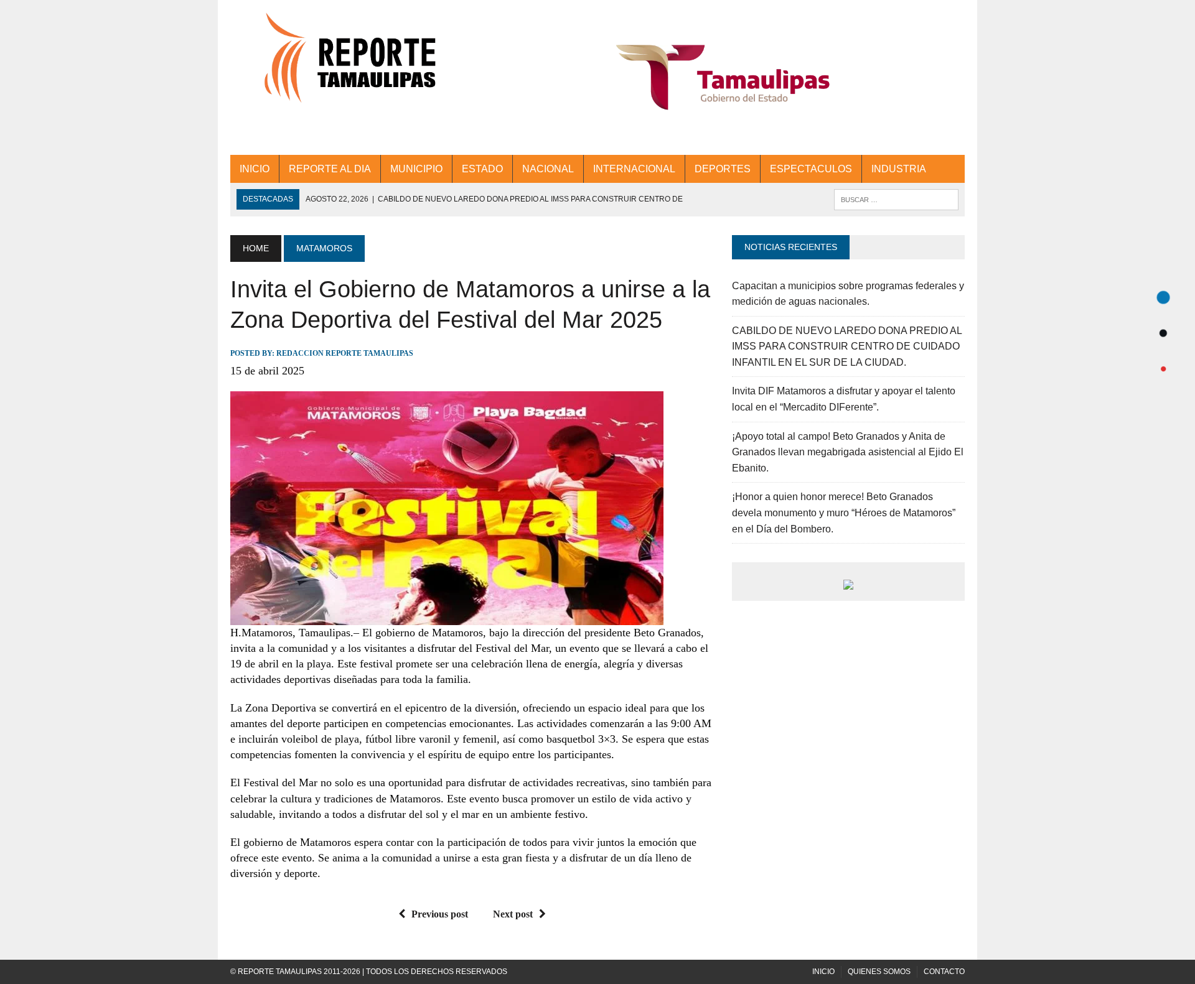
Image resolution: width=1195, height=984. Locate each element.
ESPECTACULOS (811, 169)
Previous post (439, 914)
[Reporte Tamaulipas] (346, 65)
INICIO (254, 169)
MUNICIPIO (416, 169)
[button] (723, 77)
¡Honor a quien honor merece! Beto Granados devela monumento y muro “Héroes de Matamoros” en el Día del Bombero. (843, 512)
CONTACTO (944, 971)
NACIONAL (548, 169)
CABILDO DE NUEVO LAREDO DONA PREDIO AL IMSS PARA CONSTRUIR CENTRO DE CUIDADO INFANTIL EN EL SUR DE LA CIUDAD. (847, 346)
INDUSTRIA (898, 169)
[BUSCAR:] (896, 198)
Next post (513, 914)
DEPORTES (723, 169)
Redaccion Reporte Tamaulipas (344, 353)
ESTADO (482, 169)
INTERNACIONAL (634, 169)
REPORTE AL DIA (330, 169)
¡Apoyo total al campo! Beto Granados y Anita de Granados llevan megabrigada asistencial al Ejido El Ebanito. (847, 452)
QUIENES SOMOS (879, 971)
